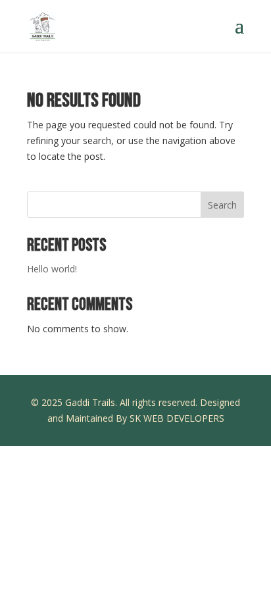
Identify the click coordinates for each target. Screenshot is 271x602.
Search (222, 205)
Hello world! (52, 269)
